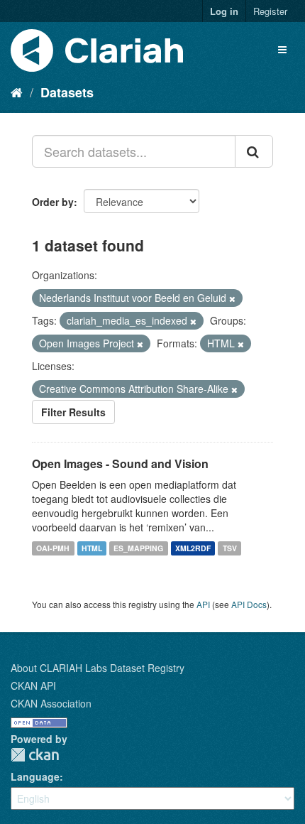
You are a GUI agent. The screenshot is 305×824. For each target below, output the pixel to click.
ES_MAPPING (138, 548)
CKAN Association (51, 703)
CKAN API (33, 685)
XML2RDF (193, 548)
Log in (224, 11)
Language (35, 776)
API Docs (249, 604)
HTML (92, 548)
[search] (254, 151)
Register (270, 11)
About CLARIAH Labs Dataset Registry (97, 668)
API (203, 604)
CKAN (35, 754)
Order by (53, 202)
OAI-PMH (53, 548)
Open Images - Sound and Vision (120, 463)
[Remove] (232, 298)
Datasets (67, 92)
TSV (230, 548)
